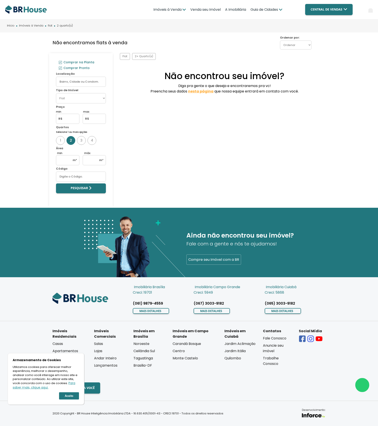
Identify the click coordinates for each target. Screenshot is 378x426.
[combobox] (81, 82)
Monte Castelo (185, 358)
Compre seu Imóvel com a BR (213, 259)
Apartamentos (65, 350)
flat (50, 25)
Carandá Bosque (187, 343)
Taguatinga (143, 358)
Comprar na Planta (78, 62)
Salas (98, 343)
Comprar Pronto (76, 68)
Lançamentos (105, 365)
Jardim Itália (235, 350)
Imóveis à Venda (31, 25)
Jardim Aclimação (240, 343)
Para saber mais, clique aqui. (44, 385)
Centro (179, 350)
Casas (57, 343)
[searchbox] (81, 82)
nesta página (201, 91)
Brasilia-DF (142, 365)
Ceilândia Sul (144, 350)
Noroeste (141, 343)
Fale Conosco (274, 338)
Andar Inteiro (105, 358)
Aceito (69, 396)
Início (10, 25)
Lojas (98, 350)
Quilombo (232, 358)
